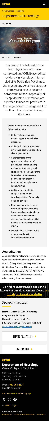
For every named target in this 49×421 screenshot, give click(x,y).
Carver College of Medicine (13, 11)
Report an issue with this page (16, 393)
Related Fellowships (22, 336)
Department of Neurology (20, 16)
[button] (44, 4)
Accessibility (41, 414)
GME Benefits (23, 349)
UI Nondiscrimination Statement (24, 414)
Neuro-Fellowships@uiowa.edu (17, 326)
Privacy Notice (7, 414)
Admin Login (11, 405)
